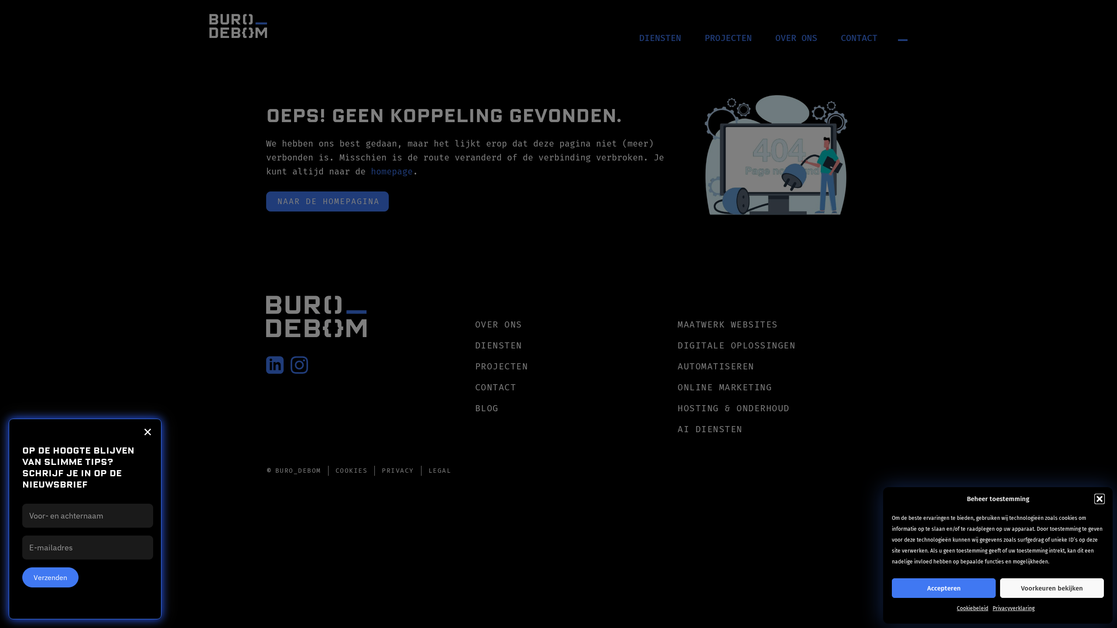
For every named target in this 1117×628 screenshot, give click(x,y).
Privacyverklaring (1014, 608)
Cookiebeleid (972, 608)
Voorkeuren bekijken (1052, 588)
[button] (1099, 499)
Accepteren (944, 588)
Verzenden (50, 577)
